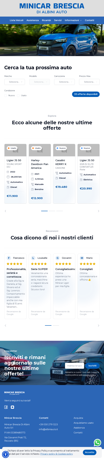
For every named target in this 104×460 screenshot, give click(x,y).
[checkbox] (5, 95)
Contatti (89, 20)
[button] (5, 454)
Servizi (58, 20)
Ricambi (46, 20)
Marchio (8, 76)
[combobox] (14, 82)
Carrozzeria (59, 76)
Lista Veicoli (16, 20)
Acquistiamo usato (84, 423)
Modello (33, 76)
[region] (52, 178)
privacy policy (89, 375)
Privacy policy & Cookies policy (56, 454)
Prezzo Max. (85, 76)
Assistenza (33, 20)
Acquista (78, 418)
